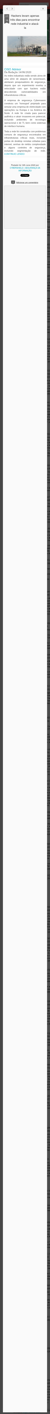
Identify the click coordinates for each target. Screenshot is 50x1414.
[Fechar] (43, 9)
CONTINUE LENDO (14, 153)
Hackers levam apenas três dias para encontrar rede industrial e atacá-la (25, 22)
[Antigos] (12, 9)
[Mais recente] (7, 9)
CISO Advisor (12, 69)
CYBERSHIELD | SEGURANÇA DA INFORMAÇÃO (25, 169)
